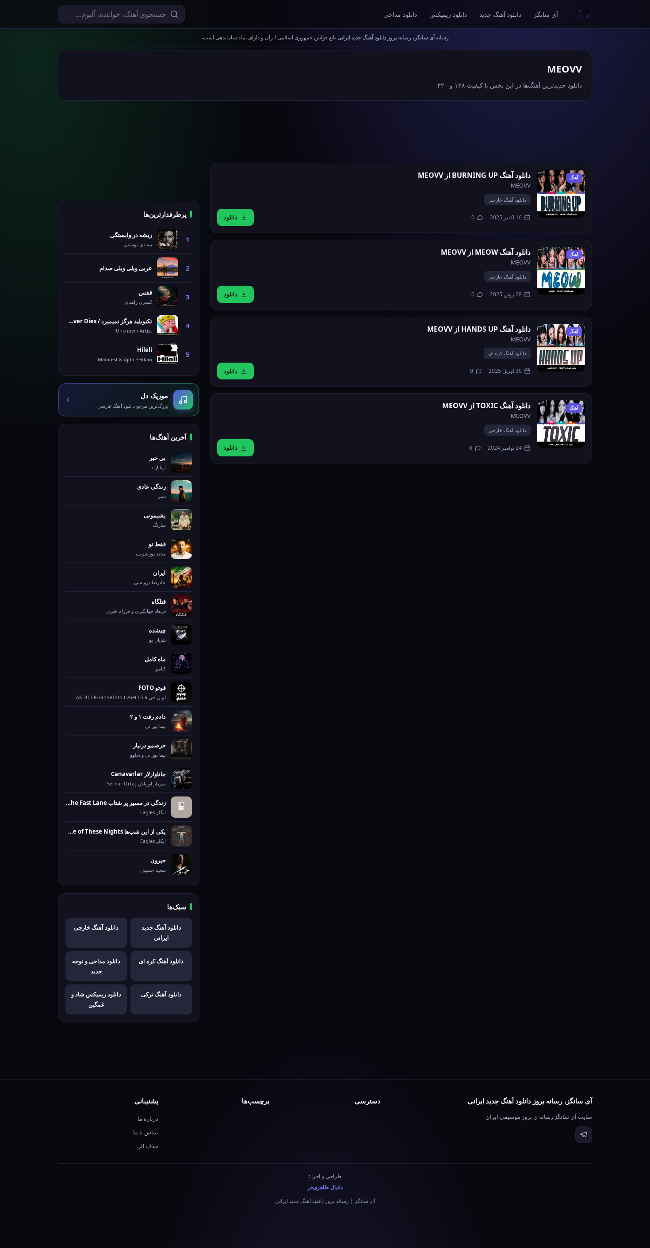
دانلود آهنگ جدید (500, 14)
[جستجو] (174, 14)
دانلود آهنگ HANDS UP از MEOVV (479, 329)
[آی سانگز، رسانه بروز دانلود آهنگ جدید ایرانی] (583, 14)
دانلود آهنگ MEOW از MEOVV (486, 252)
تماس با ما (145, 1132)
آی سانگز (546, 14)
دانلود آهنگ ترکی (161, 994)
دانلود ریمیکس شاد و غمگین (96, 999)
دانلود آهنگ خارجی (507, 199)
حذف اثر (148, 1146)
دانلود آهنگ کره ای (507, 353)
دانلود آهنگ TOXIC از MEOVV (486, 405)
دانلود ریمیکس (448, 14)
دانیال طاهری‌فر (325, 1187)
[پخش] (561, 194)
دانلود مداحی (400, 14)
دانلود (230, 217)
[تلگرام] (583, 1134)
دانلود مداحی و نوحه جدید (96, 966)
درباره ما (148, 1118)
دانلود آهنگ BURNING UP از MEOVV (474, 175)
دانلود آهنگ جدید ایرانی (161, 932)
